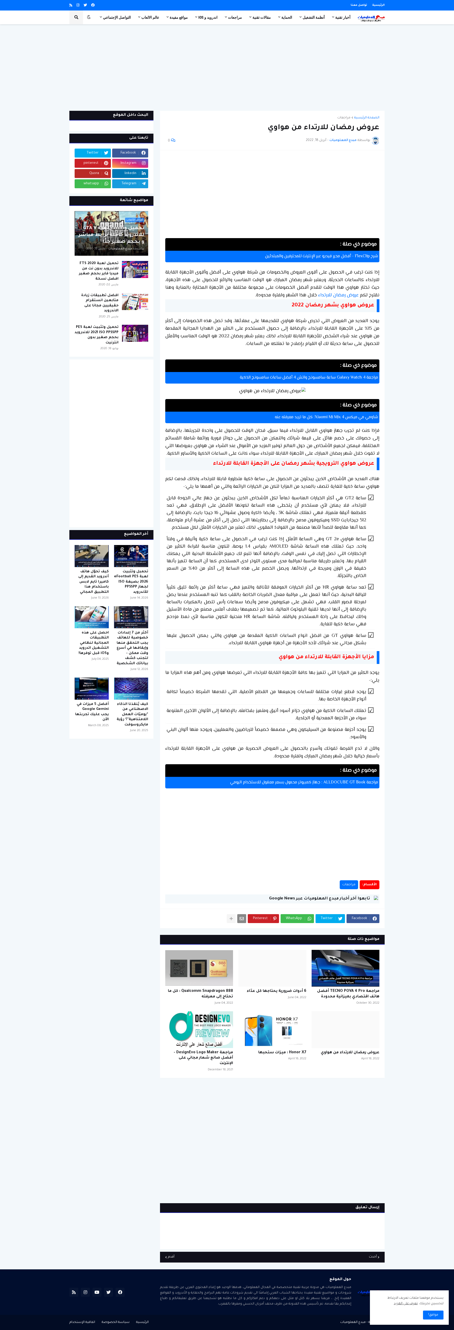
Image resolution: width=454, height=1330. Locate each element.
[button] (89, 17)
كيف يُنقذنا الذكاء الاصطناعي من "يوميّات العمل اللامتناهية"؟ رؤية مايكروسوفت (132, 714)
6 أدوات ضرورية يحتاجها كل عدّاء (276, 991)
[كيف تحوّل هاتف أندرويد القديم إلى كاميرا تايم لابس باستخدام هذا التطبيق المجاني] (92, 556)
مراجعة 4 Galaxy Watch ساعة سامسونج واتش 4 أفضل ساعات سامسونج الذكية (309, 378)
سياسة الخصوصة (116, 1322)
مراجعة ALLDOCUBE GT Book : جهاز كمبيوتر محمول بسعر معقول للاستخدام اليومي (304, 782)
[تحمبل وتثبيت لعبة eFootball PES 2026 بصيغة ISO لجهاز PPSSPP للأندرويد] (131, 556)
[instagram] (77, 6)
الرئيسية (378, 5)
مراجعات (343, 118)
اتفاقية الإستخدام (82, 1322)
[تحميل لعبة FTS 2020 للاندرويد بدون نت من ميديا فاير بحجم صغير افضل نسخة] (135, 269)
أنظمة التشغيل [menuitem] (314, 17)
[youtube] (96, 1292)
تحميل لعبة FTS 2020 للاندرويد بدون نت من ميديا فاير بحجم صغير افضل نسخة (98, 271)
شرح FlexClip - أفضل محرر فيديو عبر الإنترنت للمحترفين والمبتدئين (321, 256)
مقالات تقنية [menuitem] (261, 17)
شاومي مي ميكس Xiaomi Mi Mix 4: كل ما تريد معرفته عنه (326, 417)
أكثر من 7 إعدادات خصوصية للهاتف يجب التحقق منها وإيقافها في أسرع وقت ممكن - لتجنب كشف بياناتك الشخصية (132, 648)
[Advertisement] (227, 67)
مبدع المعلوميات (353, 1322)
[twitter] (85, 6)
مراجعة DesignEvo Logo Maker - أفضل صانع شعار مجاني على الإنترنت (203, 1058)
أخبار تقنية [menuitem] (342, 17)
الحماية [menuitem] (286, 17)
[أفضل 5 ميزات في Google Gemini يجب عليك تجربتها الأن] (92, 689)
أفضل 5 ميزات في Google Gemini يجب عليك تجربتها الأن (92, 712)
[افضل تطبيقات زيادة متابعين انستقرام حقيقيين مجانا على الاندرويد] (135, 301)
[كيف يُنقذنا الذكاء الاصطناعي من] (131, 689)
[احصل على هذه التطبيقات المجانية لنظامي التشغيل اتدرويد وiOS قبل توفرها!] (92, 617)
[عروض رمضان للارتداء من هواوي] (345, 1029)
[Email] (241, 918)
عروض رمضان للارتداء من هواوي (350, 1053)
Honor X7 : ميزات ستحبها (282, 1053)
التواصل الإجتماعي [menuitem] (117, 17)
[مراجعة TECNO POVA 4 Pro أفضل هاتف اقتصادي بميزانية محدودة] (345, 968)
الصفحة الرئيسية (366, 118)
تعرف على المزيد (406, 1304)
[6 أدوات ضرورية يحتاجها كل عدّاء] (272, 968)
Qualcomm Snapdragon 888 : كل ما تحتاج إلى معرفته (200, 994)
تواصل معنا (359, 5)
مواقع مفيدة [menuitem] (179, 17)
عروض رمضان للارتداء (338, 295)
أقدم (171, 1257)
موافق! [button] (433, 1315)
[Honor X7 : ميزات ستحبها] (272, 1029)
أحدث (373, 1257)
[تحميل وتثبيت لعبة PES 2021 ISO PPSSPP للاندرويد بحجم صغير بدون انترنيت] (135, 333)
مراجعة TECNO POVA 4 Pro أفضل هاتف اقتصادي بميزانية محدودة (348, 994)
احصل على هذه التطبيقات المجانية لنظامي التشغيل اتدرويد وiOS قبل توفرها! (94, 643)
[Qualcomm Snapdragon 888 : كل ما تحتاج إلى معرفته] (199, 968)
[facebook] (93, 6)
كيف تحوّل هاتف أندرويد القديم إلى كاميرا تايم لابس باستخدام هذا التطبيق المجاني (93, 582)
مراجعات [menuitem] (235, 17)
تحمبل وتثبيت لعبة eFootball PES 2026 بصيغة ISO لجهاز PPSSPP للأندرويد (131, 582)
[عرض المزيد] (231, 918)
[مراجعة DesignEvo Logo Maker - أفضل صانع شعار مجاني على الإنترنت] (199, 1029)
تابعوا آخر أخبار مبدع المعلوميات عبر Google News (319, 899)
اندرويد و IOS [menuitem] (208, 17)
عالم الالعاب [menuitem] (150, 17)
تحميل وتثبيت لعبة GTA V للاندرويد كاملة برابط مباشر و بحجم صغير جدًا (111, 235)
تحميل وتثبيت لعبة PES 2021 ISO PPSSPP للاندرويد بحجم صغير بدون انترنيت (96, 335)
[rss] (70, 6)
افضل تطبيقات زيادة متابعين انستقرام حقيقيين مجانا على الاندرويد (99, 303)
